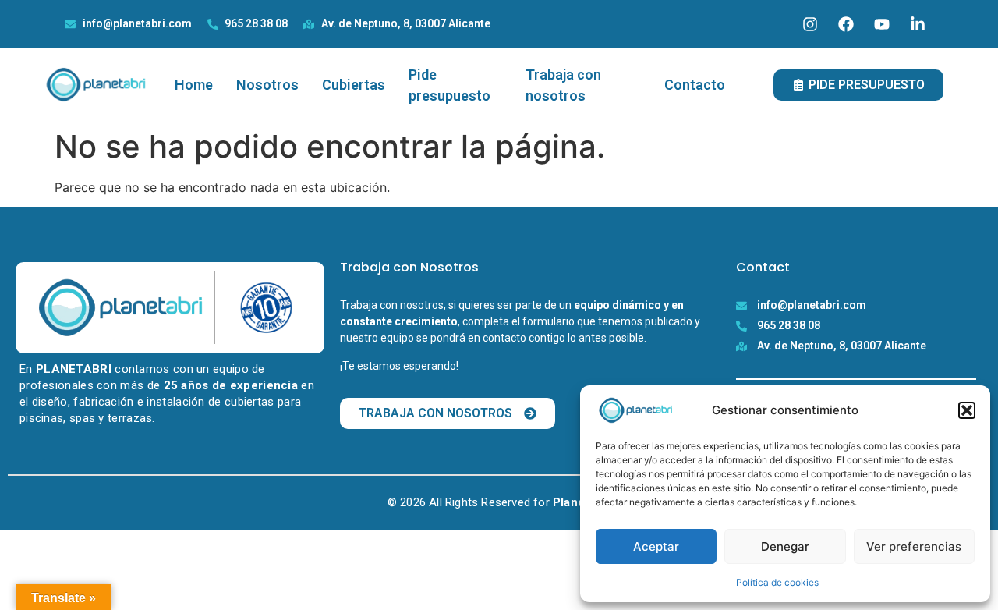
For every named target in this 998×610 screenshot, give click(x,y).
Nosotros (267, 84)
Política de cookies (777, 582)
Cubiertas (353, 84)
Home (194, 84)
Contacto (694, 84)
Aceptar (656, 546)
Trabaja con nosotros (563, 85)
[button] (967, 410)
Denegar (785, 546)
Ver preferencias (913, 546)
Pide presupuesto (449, 85)
